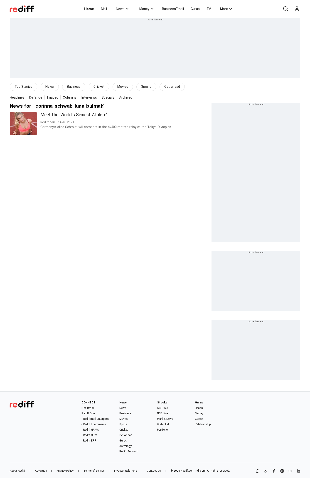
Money (144, 9)
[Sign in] (296, 8)
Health (199, 408)
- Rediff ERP (88, 440)
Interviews (89, 97)
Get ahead (172, 87)
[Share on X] (266, 471)
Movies (122, 87)
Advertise (41, 470)
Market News (165, 418)
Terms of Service (94, 470)
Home (89, 9)
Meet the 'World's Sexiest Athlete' (73, 114)
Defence (35, 97)
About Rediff (17, 470)
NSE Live (162, 413)
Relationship (203, 424)
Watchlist (163, 424)
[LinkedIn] (298, 471)
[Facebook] (274, 471)
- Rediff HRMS (89, 429)
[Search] (285, 8)
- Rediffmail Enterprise (95, 418)
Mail (104, 9)
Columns (69, 97)
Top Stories (23, 87)
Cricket (98, 87)
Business (74, 87)
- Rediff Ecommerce (93, 424)
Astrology (125, 446)
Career (199, 418)
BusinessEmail (173, 9)
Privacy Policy (65, 470)
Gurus (195, 9)
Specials (108, 97)
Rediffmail (87, 408)
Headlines (17, 97)
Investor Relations (125, 470)
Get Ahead (125, 435)
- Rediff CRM (89, 435)
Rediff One (88, 413)
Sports (146, 87)
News (120, 9)
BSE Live (162, 408)
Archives (125, 97)
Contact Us (154, 470)
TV (209, 9)
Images (52, 97)
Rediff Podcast (128, 451)
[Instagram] (282, 471)
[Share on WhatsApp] (257, 471)
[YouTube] (290, 471)
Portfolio (162, 429)
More (224, 9)
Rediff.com (187, 470)
